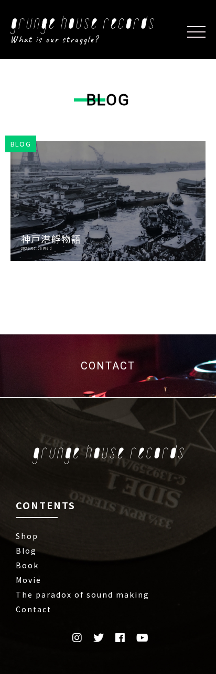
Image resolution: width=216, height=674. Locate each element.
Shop (27, 536)
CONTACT (108, 366)
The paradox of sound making (82, 594)
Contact (33, 609)
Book (27, 565)
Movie (28, 580)
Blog (26, 550)
